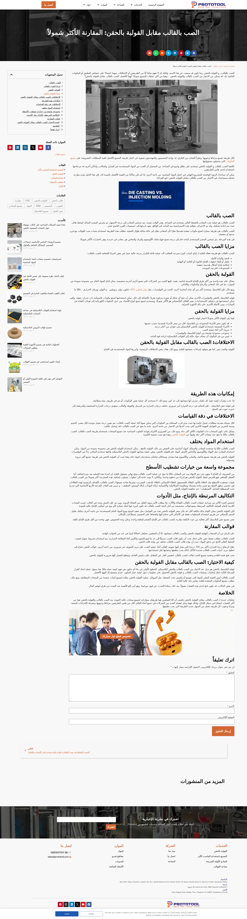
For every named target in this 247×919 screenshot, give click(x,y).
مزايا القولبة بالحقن (51, 93)
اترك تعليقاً (55, 129)
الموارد (104, 4)
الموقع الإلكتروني (226, 717)
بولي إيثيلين (141, 289)
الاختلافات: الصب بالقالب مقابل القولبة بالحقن (40, 97)
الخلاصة (56, 126)
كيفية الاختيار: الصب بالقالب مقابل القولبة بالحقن (38, 122)
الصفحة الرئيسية (156, 4)
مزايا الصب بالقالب (52, 86)
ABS (132, 289)
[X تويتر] (33, 147)
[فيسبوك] (88, 904)
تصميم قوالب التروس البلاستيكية (37, 327)
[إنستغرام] (25, 147)
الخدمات (138, 4)
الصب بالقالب (217, 66)
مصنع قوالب (60, 154)
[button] (194, 53)
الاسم (230, 706)
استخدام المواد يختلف (51, 108)
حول (89, 4)
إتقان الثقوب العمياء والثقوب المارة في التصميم (43, 293)
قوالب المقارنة (53, 119)
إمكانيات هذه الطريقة (51, 100)
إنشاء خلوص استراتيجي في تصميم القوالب (41, 361)
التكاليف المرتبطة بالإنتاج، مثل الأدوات (42, 115)
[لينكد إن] (17, 147)
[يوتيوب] (40, 147)
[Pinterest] (10, 147)
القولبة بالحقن (178, 434)
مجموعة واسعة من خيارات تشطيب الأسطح (41, 111)
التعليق (230, 673)
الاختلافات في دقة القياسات (48, 104)
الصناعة (120, 4)
